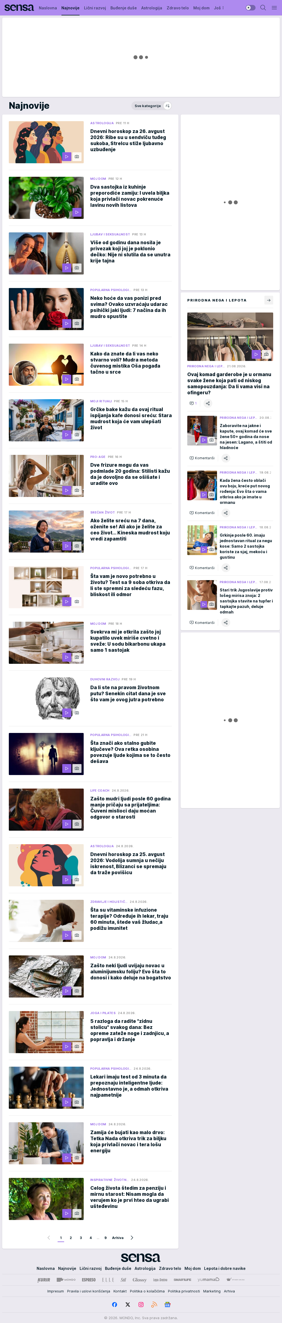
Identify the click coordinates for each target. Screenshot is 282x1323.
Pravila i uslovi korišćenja (88, 1291)
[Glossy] (140, 1279)
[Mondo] (66, 1279)
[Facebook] (114, 1304)
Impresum (55, 1291)
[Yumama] (208, 1279)
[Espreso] (89, 1279)
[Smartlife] (182, 1279)
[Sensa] (19, 7)
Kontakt (120, 1291)
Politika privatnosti (184, 1291)
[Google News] (167, 1304)
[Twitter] (127, 1304)
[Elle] (108, 1279)
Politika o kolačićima (147, 1291)
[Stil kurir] (123, 1279)
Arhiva (118, 1238)
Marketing (212, 1291)
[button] (193, 403)
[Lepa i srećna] (160, 1279)
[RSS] (154, 1304)
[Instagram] (141, 1304)
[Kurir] (43, 1279)
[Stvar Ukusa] (235, 1279)
